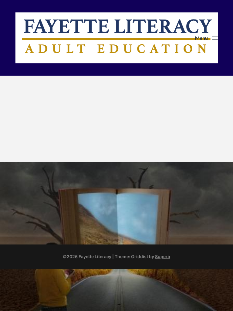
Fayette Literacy (150, 100)
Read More (138, 151)
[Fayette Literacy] (116, 37)
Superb (162, 256)
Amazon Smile (40, 184)
